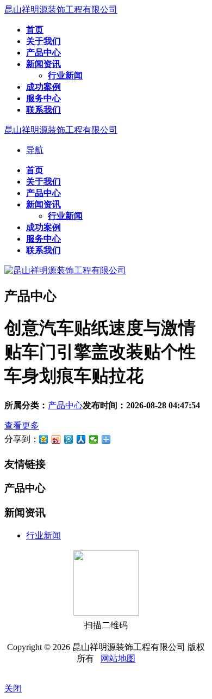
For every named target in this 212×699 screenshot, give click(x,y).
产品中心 (65, 405)
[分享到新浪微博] (56, 439)
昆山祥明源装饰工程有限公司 (60, 9)
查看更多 (21, 425)
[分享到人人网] (81, 439)
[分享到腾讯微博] (68, 439)
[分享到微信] (93, 439)
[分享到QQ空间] (43, 439)
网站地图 (118, 658)
